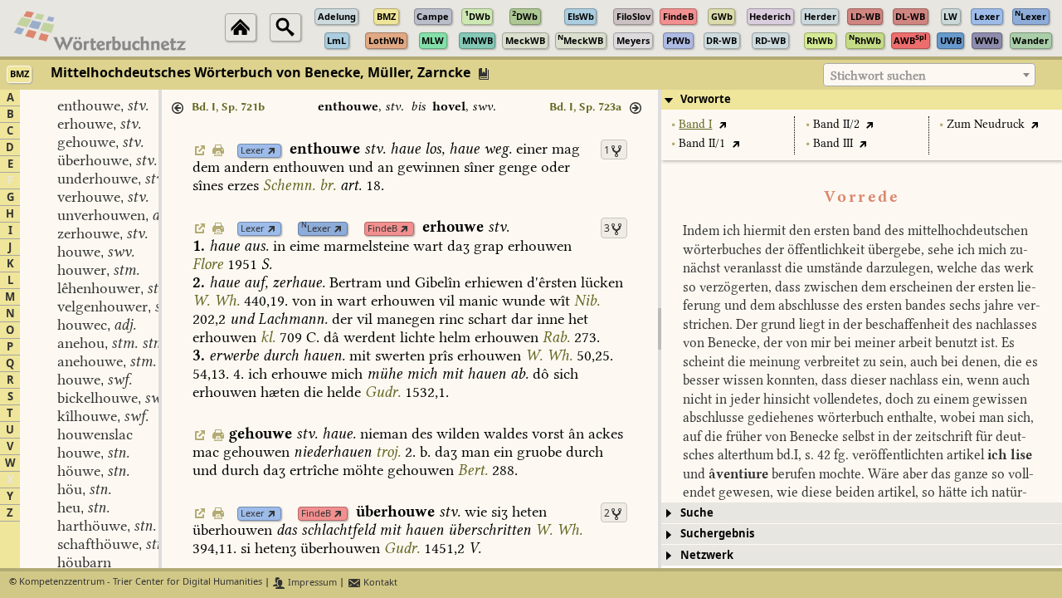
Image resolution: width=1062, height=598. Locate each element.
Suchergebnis (717, 534)
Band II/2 (836, 124)
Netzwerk (706, 555)
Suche (697, 513)
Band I (695, 124)
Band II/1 (702, 143)
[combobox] (929, 74)
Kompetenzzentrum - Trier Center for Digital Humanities (140, 582)
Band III (833, 143)
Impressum (311, 582)
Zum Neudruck (986, 124)
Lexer (253, 151)
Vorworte (705, 99)
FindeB (382, 229)
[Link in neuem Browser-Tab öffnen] (272, 151)
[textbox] (929, 75)
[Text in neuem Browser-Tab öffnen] (722, 124)
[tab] (861, 100)
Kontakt (379, 582)
